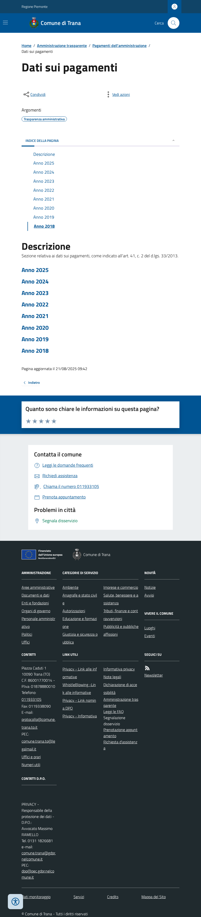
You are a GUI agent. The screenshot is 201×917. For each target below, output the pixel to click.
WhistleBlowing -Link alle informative (79, 688)
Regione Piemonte (35, 6)
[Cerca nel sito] (171, 23)
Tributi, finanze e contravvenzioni (120, 615)
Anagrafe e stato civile (80, 599)
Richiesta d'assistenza (120, 745)
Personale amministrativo (38, 622)
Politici (27, 634)
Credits (112, 897)
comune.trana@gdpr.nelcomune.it (39, 856)
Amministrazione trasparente (62, 45)
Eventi (149, 636)
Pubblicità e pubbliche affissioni (120, 630)
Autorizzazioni (74, 611)
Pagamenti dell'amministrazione (119, 45)
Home (26, 45)
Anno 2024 (35, 281)
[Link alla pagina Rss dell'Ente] (147, 668)
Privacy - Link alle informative (80, 673)
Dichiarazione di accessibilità (120, 688)
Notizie (150, 587)
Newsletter (153, 675)
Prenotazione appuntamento (120, 733)
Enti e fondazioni (35, 603)
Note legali (112, 677)
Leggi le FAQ (113, 711)
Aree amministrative (38, 587)
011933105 (31, 699)
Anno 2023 (35, 293)
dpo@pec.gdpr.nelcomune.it (38, 874)
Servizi (79, 897)
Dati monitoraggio (36, 897)
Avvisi (149, 595)
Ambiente (70, 587)
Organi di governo (36, 611)
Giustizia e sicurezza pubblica (80, 638)
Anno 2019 (35, 339)
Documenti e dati (35, 595)
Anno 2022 (35, 304)
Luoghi (149, 628)
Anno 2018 (35, 350)
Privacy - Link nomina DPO (79, 704)
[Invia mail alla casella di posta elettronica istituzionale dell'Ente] (39, 723)
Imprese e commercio (120, 587)
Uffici (26, 642)
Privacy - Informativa (80, 716)
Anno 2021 (35, 316)
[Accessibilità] (15, 902)
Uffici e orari (31, 757)
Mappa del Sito (153, 897)
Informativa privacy (119, 669)
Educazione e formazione (80, 622)
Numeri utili (31, 765)
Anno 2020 (35, 327)
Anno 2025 (35, 270)
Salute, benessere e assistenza (120, 599)
